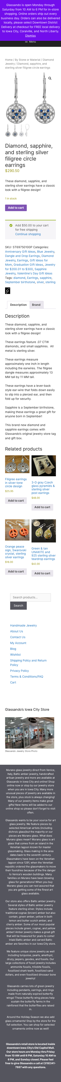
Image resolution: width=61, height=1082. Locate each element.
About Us (16, 631)
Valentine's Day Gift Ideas (34, 273)
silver (40, 282)
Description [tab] (18, 304)
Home (9, 59)
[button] (50, 78)
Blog (13, 649)
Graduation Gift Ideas (28, 264)
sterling (50, 282)
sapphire (46, 278)
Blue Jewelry (45, 251)
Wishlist (15, 654)
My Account (18, 643)
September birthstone (20, 282)
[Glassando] (7, 291)
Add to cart (16, 207)
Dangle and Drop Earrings (22, 256)
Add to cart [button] (16, 500)
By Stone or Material (27, 59)
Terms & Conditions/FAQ (26, 676)
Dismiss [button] (30, 35)
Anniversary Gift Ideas (20, 251)
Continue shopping (28, 234)
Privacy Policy (19, 670)
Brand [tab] (36, 304)
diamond (19, 278)
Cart (13, 682)
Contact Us (17, 637)
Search (18, 605)
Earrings (22, 260)
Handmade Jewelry (23, 625)
